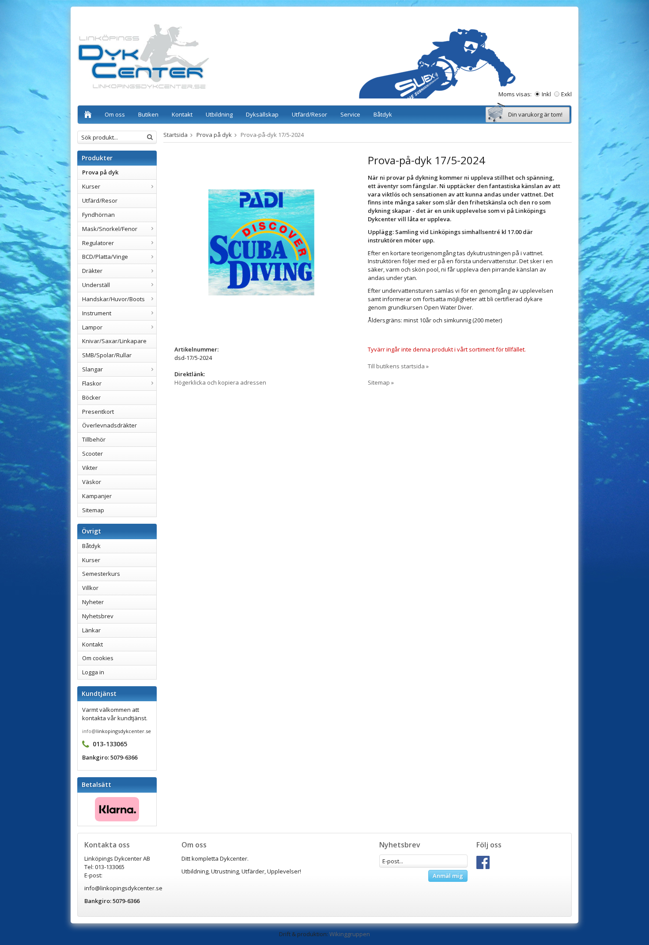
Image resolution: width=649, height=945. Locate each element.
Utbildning (219, 114)
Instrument (96, 313)
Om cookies (97, 658)
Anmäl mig (448, 876)
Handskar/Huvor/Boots (113, 299)
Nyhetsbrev (97, 616)
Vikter (90, 468)
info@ (89, 731)
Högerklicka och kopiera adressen (220, 382)
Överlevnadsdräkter (109, 425)
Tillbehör (94, 439)
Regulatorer (98, 243)
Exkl (566, 94)
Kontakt (182, 114)
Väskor (91, 482)
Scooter (92, 453)
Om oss (115, 114)
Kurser (91, 186)
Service (350, 114)
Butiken (148, 114)
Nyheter (93, 602)
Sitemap (93, 510)
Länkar (91, 630)
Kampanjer (97, 496)
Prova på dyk (100, 172)
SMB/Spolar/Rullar (107, 355)
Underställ (96, 285)
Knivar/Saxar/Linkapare (114, 341)
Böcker (91, 397)
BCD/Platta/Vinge (105, 257)
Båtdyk (383, 114)
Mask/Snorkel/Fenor (109, 229)
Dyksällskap (262, 114)
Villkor (90, 588)
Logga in (93, 672)
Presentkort (98, 412)
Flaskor (92, 383)
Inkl (546, 94)
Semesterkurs (101, 574)
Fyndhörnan (98, 215)
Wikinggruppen (349, 934)
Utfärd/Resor (309, 114)
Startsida (175, 135)
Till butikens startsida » (398, 366)
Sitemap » (381, 382)
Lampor (92, 327)
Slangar (92, 369)
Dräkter (92, 271)
